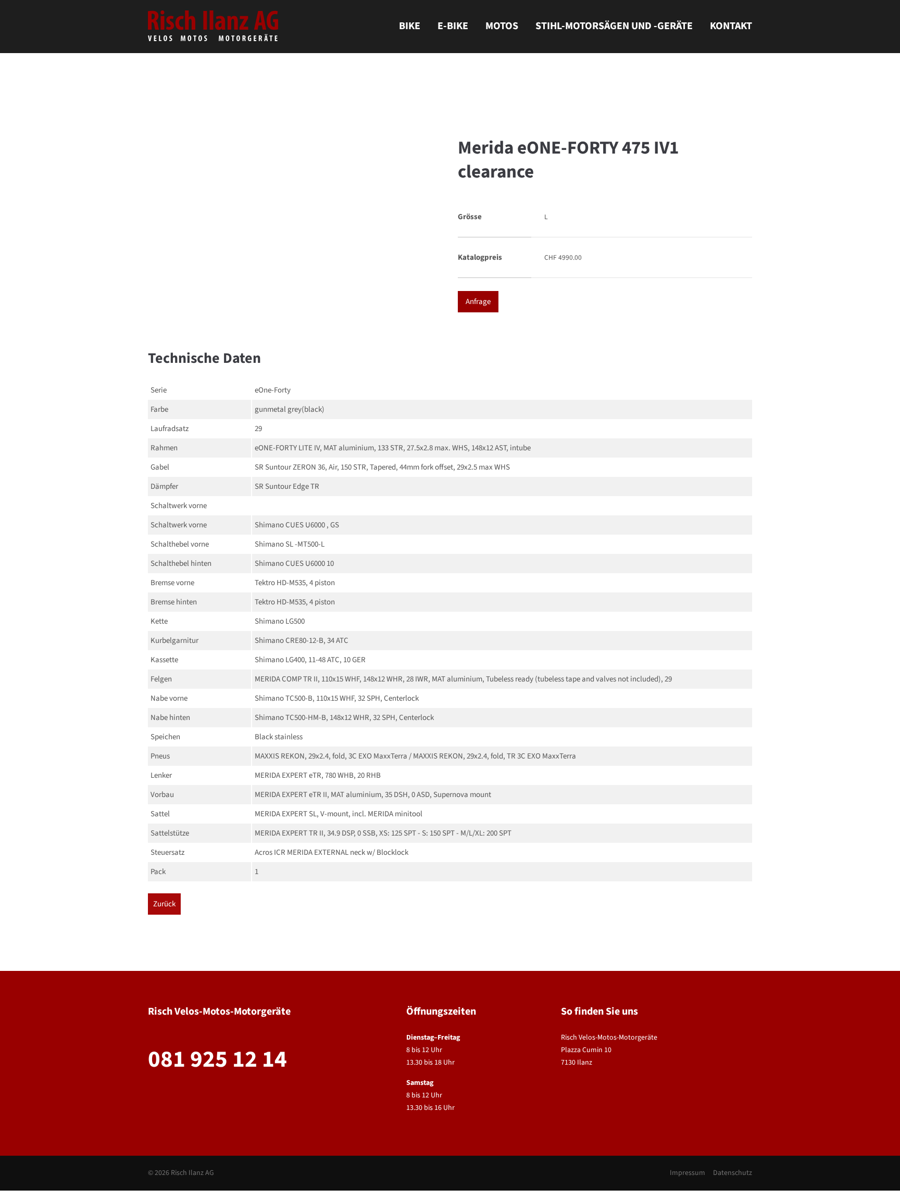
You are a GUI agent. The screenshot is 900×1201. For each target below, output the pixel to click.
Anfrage (478, 301)
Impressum (687, 1173)
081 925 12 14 (217, 1059)
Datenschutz (732, 1173)
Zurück (164, 904)
